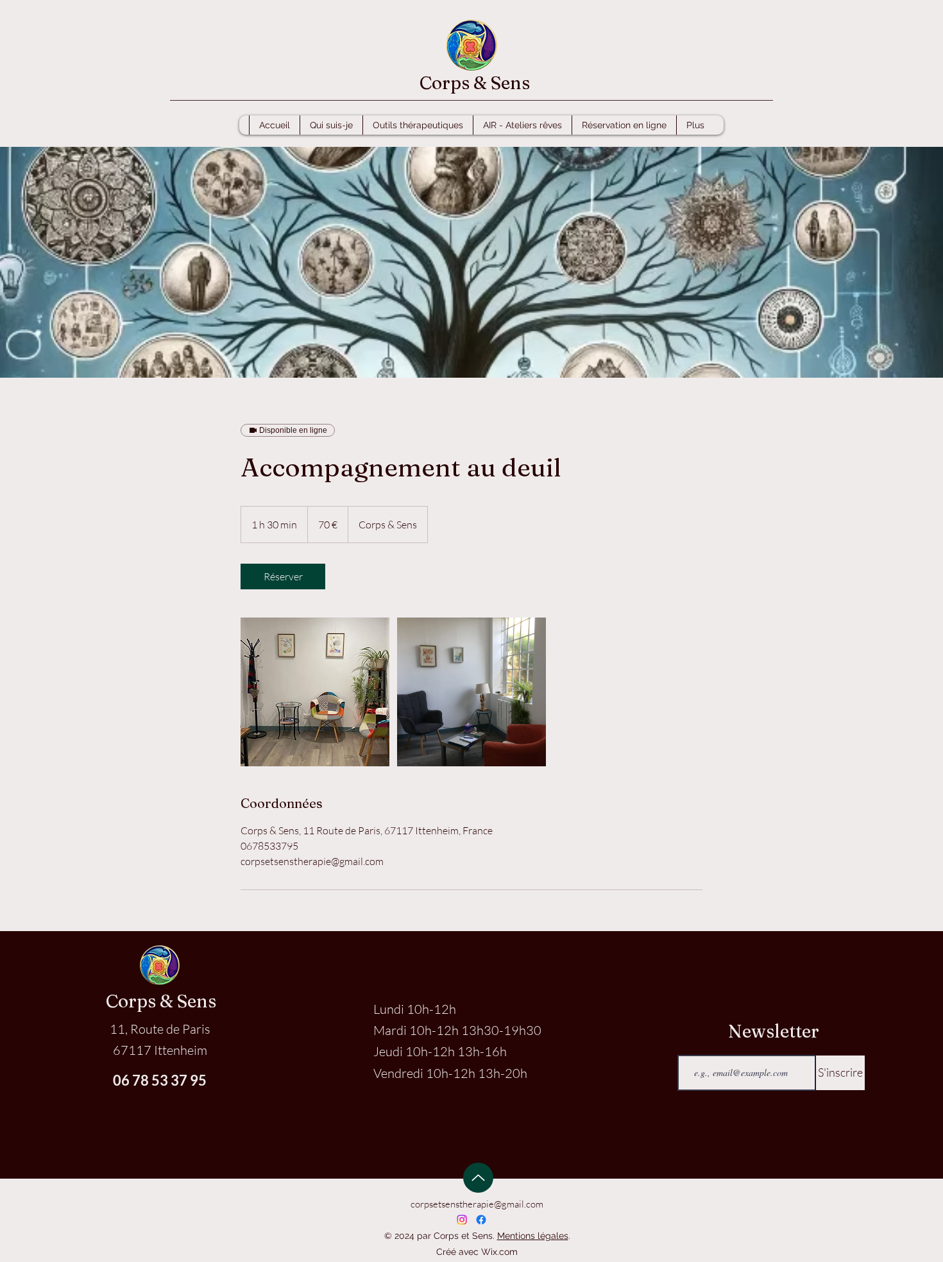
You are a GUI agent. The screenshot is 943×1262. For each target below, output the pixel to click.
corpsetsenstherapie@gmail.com (477, 1204)
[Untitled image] (315, 692)
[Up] (478, 1178)
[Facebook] (481, 1219)
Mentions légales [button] (532, 1236)
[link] (283, 576)
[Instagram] (461, 1219)
